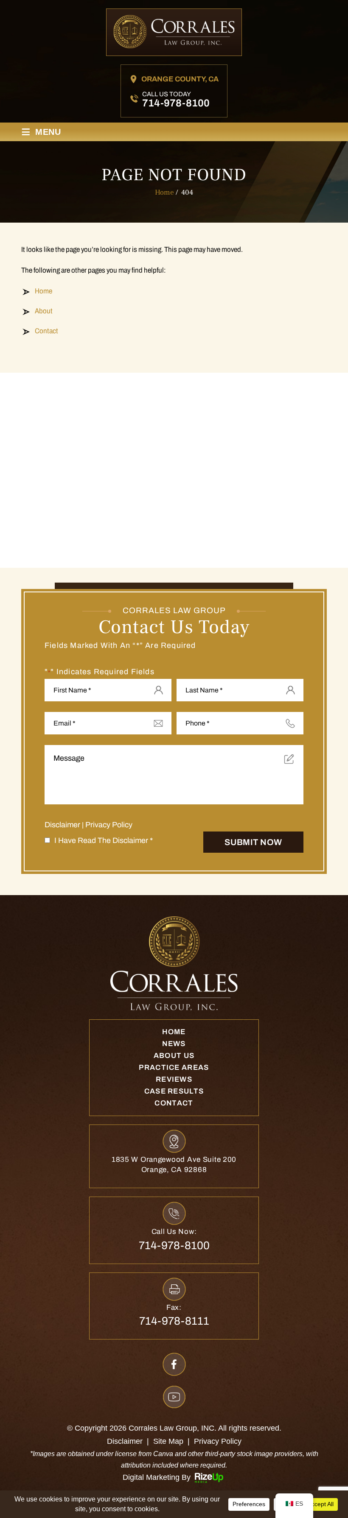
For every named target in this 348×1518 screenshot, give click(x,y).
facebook (174, 1364)
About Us (174, 1056)
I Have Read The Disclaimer (103, 840)
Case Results (174, 1091)
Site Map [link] (168, 1441)
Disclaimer (62, 824)
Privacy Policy (108, 824)
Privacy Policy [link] (217, 1441)
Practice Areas (174, 1067)
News (173, 1044)
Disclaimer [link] (125, 1441)
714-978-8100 (176, 103)
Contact (173, 1103)
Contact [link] (46, 331)
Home (173, 1032)
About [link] (44, 311)
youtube (174, 1397)
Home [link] (43, 291)
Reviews (174, 1079)
